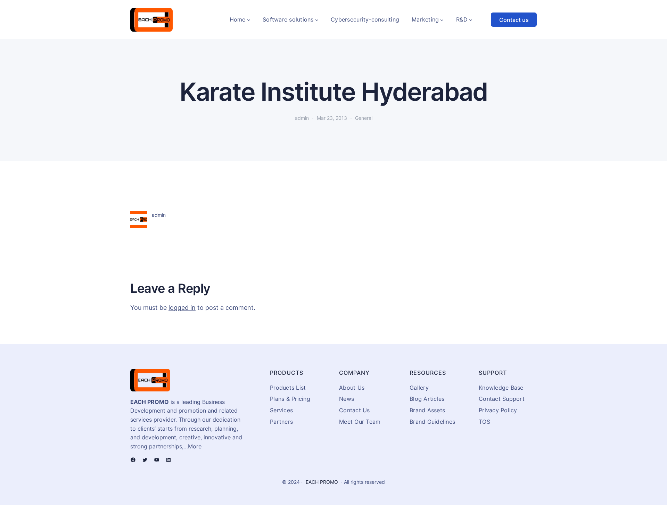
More (194, 446)
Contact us (514, 19)
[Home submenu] (248, 20)
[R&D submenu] (470, 20)
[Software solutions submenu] (317, 20)
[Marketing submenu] (442, 20)
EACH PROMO (322, 482)
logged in (182, 307)
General (363, 118)
